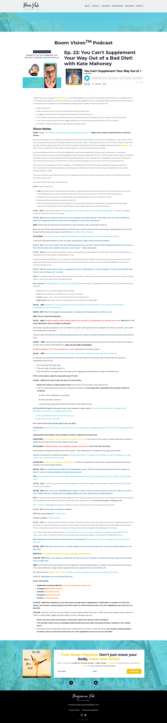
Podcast (95, 6)
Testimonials (117, 6)
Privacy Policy (74, 710)
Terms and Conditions (90, 710)
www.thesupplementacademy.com (77, 585)
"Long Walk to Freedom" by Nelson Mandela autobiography (67, 553)
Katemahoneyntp (52, 591)
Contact (139, 6)
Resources (129, 6)
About (87, 6)
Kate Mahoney (62, 98)
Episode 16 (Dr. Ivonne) (58, 572)
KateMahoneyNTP (53, 595)
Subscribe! (134, 671)
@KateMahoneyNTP (54, 588)
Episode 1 (126, 145)
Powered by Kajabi (83, 720)
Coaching (105, 6)
